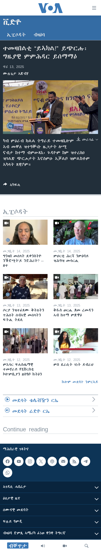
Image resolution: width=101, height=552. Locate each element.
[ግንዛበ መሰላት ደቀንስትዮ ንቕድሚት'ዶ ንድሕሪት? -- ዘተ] (25, 232)
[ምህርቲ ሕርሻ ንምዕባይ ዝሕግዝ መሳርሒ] (75, 232)
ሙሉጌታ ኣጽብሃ (15, 73)
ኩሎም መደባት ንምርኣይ (80, 382)
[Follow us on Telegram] (85, 461)
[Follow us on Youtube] (18, 461)
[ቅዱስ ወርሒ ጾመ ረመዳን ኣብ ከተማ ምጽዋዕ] (75, 286)
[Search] (86, 546)
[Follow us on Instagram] (30, 461)
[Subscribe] (63, 461)
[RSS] (74, 461)
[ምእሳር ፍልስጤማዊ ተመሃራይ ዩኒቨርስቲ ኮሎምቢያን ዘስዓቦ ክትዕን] (25, 340)
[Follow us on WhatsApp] (7, 472)
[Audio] (43, 546)
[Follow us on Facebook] (7, 461)
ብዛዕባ (39, 35)
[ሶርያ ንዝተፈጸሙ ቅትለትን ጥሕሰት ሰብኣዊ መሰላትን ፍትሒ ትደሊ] (25, 286)
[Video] (64, 546)
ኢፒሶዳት (16, 35)
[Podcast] (52, 461)
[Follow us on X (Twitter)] (41, 461)
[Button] (11, 185)
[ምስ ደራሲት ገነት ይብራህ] (75, 340)
